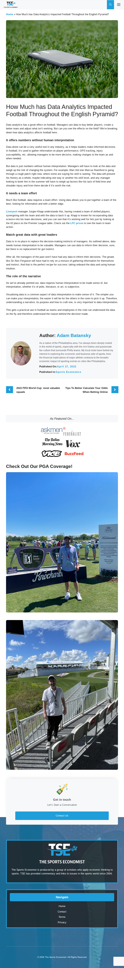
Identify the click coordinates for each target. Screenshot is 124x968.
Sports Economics (68, 372)
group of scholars (67, 869)
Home (9, 14)
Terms (62, 917)
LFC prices (76, 223)
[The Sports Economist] (11, 4)
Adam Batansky (74, 335)
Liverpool (11, 211)
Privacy (62, 922)
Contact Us (62, 815)
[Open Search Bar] (110, 4)
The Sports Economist (55, 957)
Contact (62, 911)
